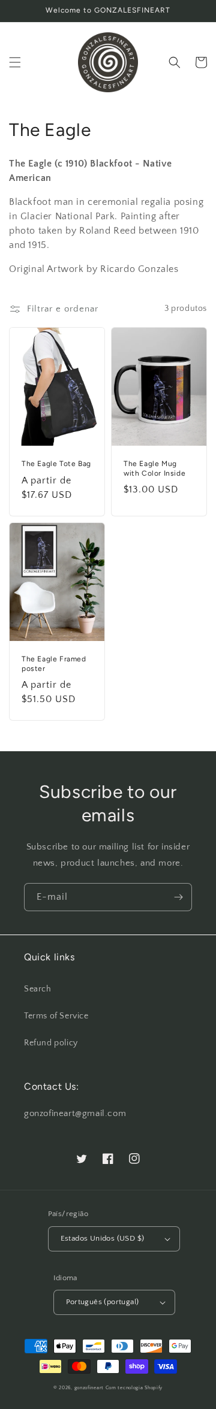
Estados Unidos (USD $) (103, 1238)
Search (38, 989)
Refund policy (51, 1043)
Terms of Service (56, 1016)
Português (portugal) (102, 1302)
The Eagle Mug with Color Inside (154, 468)
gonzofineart (89, 1387)
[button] (15, 62)
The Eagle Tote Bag (56, 463)
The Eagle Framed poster (54, 664)
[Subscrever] (178, 897)
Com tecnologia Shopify (134, 1387)
